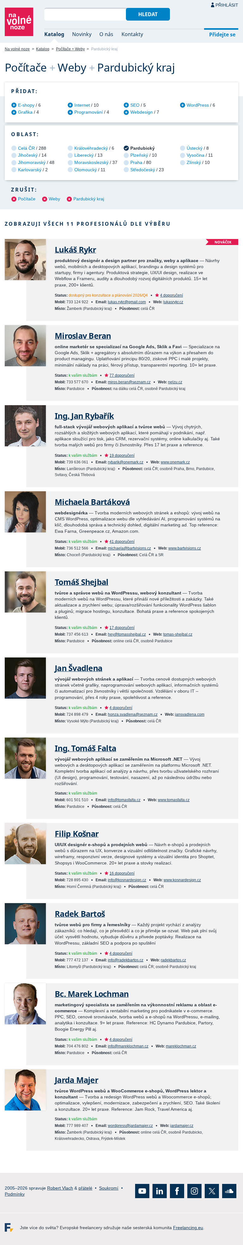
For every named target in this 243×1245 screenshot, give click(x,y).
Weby (54, 198)
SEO (135, 105)
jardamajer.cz (181, 1125)
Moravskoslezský (91, 162)
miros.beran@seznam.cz (129, 382)
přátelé (85, 1187)
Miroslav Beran (83, 335)
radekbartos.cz (173, 960)
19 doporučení (121, 455)
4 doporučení (171, 295)
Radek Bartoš (80, 914)
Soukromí (108, 1187)
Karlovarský (29, 169)
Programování (88, 112)
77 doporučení (121, 375)
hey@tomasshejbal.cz (127, 634)
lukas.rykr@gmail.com (127, 302)
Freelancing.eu (12, 1227)
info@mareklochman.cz (128, 1046)
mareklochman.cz (181, 1046)
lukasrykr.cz (173, 302)
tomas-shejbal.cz (177, 634)
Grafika (25, 112)
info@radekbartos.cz (125, 960)
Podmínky (15, 1194)
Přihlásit (226, 5)
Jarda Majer (76, 1080)
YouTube (142, 1191)
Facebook (177, 1191)
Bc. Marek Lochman (92, 994)
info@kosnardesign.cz (127, 880)
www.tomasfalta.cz (174, 800)
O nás (106, 34)
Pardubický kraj (88, 198)
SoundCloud (229, 1191)
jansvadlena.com (189, 714)
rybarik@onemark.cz (125, 462)
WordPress (198, 105)
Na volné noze (17, 49)
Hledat (148, 14)
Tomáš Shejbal (81, 582)
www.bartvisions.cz (184, 548)
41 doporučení (121, 541)
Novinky (81, 34)
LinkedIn (160, 1191)
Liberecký (84, 155)
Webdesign (141, 112)
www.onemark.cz (175, 462)
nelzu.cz (175, 382)
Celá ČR (26, 148)
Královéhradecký (91, 148)
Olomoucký (85, 169)
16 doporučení (121, 873)
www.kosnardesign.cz (182, 880)
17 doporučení (121, 628)
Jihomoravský (32, 162)
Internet (82, 105)
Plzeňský (139, 155)
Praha (136, 162)
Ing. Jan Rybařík (84, 416)
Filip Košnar (76, 833)
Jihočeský (28, 155)
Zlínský (194, 162)
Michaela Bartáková (92, 502)
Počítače (26, 198)
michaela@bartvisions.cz (129, 548)
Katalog (54, 34)
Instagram (194, 1191)
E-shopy (26, 105)
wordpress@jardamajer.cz (130, 1125)
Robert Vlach (60, 1187)
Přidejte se (222, 34)
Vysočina (195, 155)
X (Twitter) (212, 1191)
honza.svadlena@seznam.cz (133, 714)
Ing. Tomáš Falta (85, 748)
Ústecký (194, 148)
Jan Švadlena (78, 668)
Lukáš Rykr (75, 249)
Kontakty (132, 34)
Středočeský (142, 169)
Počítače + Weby (70, 49)
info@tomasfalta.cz (124, 800)
